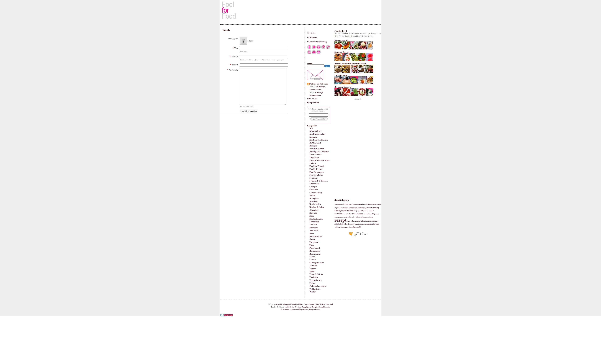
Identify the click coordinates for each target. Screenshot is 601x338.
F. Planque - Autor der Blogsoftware (294, 309)
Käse (311, 216)
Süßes (311, 271)
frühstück (361, 208)
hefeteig (337, 211)
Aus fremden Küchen (318, 140)
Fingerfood (314, 157)
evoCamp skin (309, 304)
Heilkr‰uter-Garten (293, 307)
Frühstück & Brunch (318, 181)
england (337, 208)
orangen (337, 217)
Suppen (312, 268)
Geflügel (313, 186)
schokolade (338, 224)
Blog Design (320, 304)
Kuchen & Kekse (316, 207)
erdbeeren (344, 208)
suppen (357, 224)
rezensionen (368, 217)
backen (348, 204)
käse (361, 214)
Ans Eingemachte (317, 134)
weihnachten (339, 227)
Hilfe (300, 304)
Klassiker (313, 201)
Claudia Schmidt (282, 304)
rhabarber (351, 221)
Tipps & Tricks (316, 274)
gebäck (368, 208)
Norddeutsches (315, 236)
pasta (348, 217)
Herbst (312, 195)
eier (379, 204)
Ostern (312, 239)
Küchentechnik (316, 219)
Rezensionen (314, 254)
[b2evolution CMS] (358, 235)
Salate (312, 257)
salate (371, 221)
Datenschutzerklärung (317, 42)
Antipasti (313, 137)
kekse (345, 214)
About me (311, 33)
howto (343, 211)
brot (360, 204)
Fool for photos (316, 175)
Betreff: (234, 65)
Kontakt (293, 304)
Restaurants (314, 251)
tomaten (367, 224)
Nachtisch (313, 227)
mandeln (366, 214)
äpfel (359, 227)
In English (313, 198)
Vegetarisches (315, 280)
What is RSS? (312, 98)
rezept (340, 220)
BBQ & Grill (315, 143)
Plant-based (314, 248)
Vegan (312, 283)
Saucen (312, 260)
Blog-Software (314, 309)
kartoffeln (338, 214)
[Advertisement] (300, 10)
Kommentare (315, 89)
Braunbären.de (324, 307)
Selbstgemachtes (316, 262)
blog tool (329, 304)
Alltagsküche (315, 131)
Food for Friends (316, 166)
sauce (376, 221)
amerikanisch (339, 204)
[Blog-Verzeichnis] (226, 316)
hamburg (375, 208)
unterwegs (375, 224)
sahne (363, 221)
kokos (349, 214)
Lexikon (313, 224)
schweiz (346, 224)
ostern (343, 217)
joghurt (359, 211)
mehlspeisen (374, 214)
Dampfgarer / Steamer (319, 151)
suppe (352, 224)
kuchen (355, 214)
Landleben (314, 221)
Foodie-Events (315, 169)
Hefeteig (313, 213)
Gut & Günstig (315, 192)
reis (353, 217)
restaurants (359, 217)
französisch (353, 208)
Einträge (321, 86)
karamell (370, 211)
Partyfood (313, 242)
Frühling (313, 178)
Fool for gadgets (316, 172)
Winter (312, 292)
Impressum (312, 37)
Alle (311, 128)
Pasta (311, 245)
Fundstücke (314, 183)
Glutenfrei (313, 210)
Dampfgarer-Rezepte (310, 307)
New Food (313, 230)
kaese (364, 211)
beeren (355, 204)
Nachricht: (232, 70)
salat (367, 221)
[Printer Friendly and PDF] (318, 53)
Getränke (313, 189)
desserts (374, 204)
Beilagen (313, 146)
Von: (235, 48)
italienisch (351, 211)
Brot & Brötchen (316, 148)
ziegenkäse (353, 227)
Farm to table (315, 154)
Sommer (313, 265)
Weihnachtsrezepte (317, 286)
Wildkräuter (315, 289)
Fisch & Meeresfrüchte (319, 160)
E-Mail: (234, 56)
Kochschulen (315, 204)
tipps (362, 224)
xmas (346, 227)
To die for (313, 277)
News (311, 233)
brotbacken (366, 204)
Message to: (233, 38)
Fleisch (312, 163)
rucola (357, 221)
